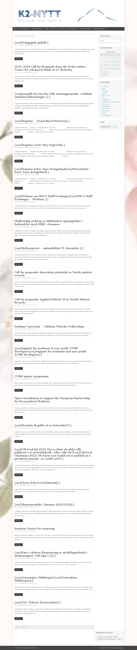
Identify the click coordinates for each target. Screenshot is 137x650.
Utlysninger (105, 111)
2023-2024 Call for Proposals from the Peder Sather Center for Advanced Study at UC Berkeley (50, 68)
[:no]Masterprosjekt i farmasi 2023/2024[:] (44, 504)
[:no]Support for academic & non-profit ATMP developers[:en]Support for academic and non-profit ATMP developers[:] (50, 351)
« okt (101, 74)
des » (106, 74)
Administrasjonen (36, 29)
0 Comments (34, 45)
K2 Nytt (25, 648)
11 (113, 61)
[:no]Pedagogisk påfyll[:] (31, 42)
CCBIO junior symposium (31, 376)
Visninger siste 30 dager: (105, 637)
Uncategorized (106, 106)
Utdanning (105, 108)
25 (113, 68)
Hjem (15, 29)
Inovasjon (105, 91)
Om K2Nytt (61, 29)
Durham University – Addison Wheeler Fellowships (49, 326)
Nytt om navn (106, 95)
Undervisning (72, 29)
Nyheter (104, 93)
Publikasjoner (106, 99)
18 (113, 65)
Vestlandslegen (106, 115)
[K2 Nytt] (68, 12)
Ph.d (103, 97)
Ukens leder (105, 104)
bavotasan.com (118, 648)
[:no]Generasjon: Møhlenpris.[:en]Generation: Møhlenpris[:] (45, 579)
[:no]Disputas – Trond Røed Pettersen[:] (42, 121)
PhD (54, 29)
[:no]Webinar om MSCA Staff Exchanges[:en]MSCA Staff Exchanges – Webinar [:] (53, 197)
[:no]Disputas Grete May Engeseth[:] (39, 145)
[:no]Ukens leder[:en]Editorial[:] (37, 482)
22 (104, 68)
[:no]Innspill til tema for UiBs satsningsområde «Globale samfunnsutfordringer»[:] (53, 95)
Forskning (105, 86)
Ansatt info (23, 29)
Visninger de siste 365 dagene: (107, 639)
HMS (46, 29)
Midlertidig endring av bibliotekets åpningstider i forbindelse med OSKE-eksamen (48, 222)
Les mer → (19, 58)
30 (107, 72)
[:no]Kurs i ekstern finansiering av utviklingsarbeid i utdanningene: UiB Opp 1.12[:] (50, 554)
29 (104, 72)
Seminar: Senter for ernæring (34, 528)
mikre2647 (18, 123)
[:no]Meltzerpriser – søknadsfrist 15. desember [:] (49, 248)
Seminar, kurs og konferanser (111, 102)
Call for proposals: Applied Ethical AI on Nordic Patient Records (52, 301)
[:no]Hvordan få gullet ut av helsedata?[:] (42, 425)
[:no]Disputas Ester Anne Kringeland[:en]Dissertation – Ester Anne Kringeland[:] (52, 170)
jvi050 (17, 45)
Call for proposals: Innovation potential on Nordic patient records (53, 274)
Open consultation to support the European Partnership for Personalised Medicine (52, 399)
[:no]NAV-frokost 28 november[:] (37, 602)
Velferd (104, 113)
